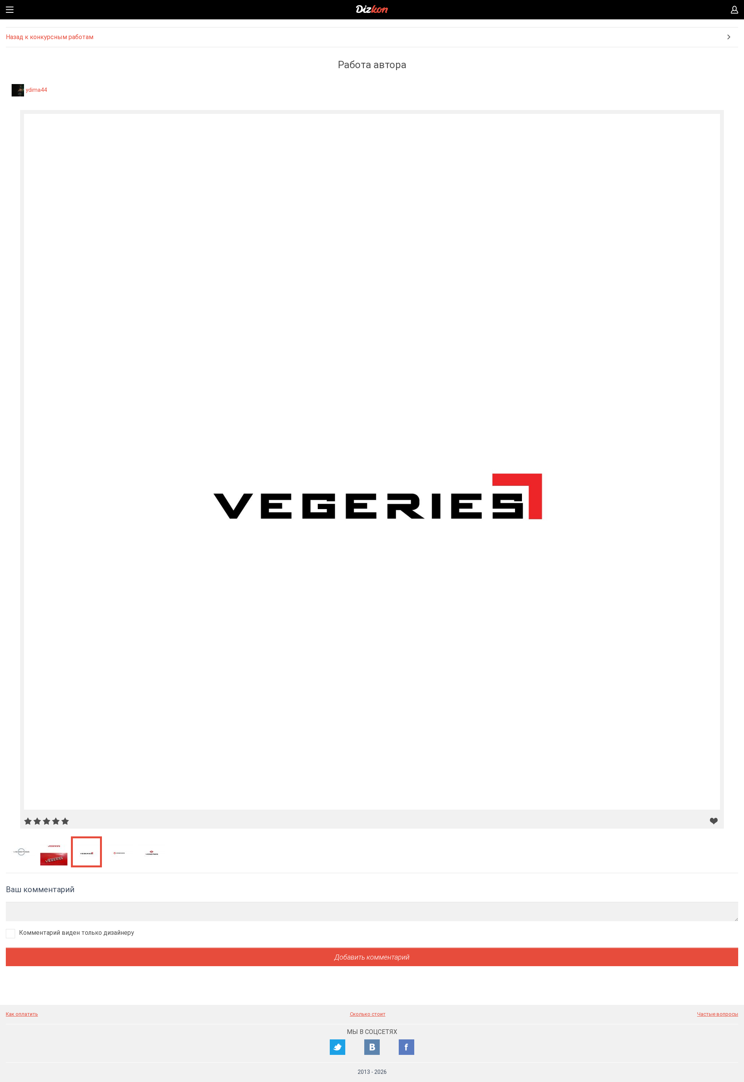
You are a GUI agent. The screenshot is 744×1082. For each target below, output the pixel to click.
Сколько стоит (368, 1014)
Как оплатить (22, 1014)
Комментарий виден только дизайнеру (76, 932)
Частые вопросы (717, 1014)
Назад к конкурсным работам (49, 37)
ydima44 (36, 90)
